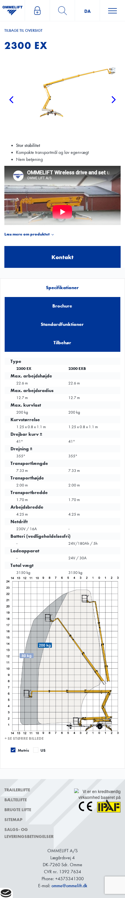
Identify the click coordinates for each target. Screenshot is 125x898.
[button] (11, 117)
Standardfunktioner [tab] (62, 324)
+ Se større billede (24, 738)
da (87, 11)
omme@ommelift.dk (69, 885)
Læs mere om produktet (27, 234)
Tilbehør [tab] (62, 342)
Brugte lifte (17, 809)
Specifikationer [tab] (62, 287)
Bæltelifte (15, 799)
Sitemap (13, 819)
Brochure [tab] (62, 306)
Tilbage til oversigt (23, 30)
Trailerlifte (17, 789)
